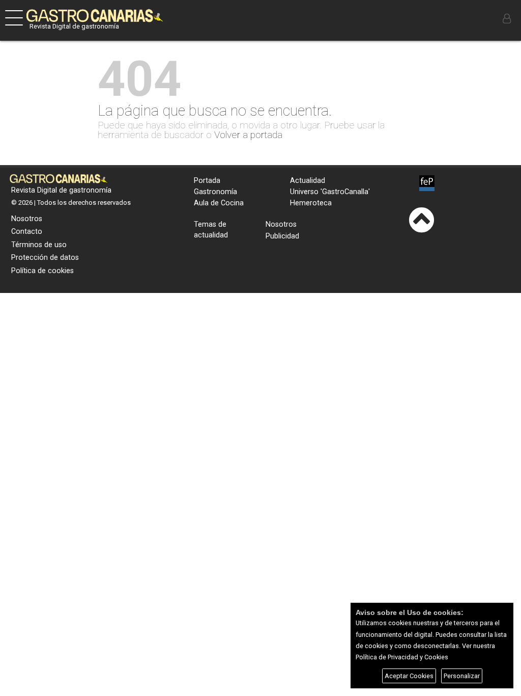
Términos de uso (39, 244)
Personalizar (462, 676)
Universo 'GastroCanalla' (330, 192)
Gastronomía (215, 192)
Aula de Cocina (219, 203)
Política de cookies (42, 270)
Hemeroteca (311, 203)
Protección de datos (45, 257)
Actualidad (307, 180)
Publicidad (282, 236)
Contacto (26, 231)
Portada (207, 180)
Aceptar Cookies (409, 676)
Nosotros (26, 219)
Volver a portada (248, 135)
